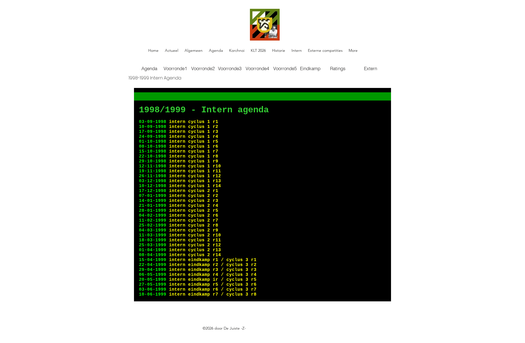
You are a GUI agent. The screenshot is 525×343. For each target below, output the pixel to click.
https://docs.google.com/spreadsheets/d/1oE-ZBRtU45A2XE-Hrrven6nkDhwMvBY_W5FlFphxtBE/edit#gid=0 (238, 334)
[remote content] (262, 194)
